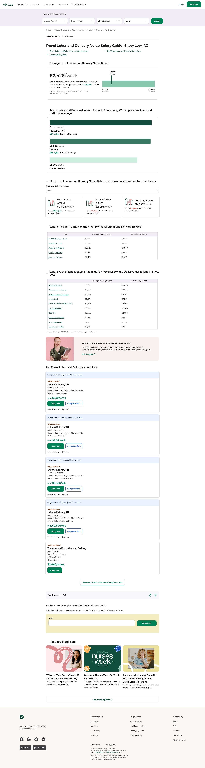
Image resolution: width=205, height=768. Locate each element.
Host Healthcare (55, 322)
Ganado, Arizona (55, 243)
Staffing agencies (137, 731)
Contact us (177, 735)
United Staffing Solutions (59, 294)
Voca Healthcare (55, 308)
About (175, 721)
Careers (176, 731)
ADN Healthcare (55, 285)
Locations (35, 4)
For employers (136, 721)
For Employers (48, 4)
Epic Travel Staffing (56, 317)
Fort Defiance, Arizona (58, 239)
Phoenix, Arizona (55, 257)
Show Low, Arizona (56, 248)
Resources (61, 4)
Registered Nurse (53, 30)
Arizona (90, 30)
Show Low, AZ (101, 30)
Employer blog (136, 735)
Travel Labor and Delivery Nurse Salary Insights (69, 51)
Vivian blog (95, 731)
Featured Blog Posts (58, 55)
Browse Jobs (22, 4)
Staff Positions (68, 36)
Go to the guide (87, 354)
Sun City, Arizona (55, 252)
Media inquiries (179, 740)
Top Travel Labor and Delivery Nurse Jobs (124, 51)
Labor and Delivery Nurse (73, 30)
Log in (181, 4)
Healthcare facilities (138, 726)
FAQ (174, 726)
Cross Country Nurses (58, 290)
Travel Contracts (53, 36)
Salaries (94, 726)
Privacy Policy (99, 752)
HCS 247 (52, 313)
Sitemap (94, 735)
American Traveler (56, 327)
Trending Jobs (77, 4)
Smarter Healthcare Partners (61, 303)
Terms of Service (112, 752)
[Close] (137, 14)
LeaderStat (53, 299)
